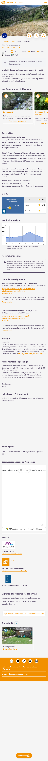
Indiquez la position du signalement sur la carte (26, 613)
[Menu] (45, 2)
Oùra (3, 454)
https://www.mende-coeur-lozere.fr (15, 316)
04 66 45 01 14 (7, 293)
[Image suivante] (29, 635)
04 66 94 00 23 (7, 321)
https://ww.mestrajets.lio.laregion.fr (32, 354)
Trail (13, 41)
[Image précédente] (5, 635)
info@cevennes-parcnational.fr (14, 291)
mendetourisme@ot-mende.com (14, 318)
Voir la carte (22, 755)
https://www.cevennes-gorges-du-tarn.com (18, 289)
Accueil (6, 41)
